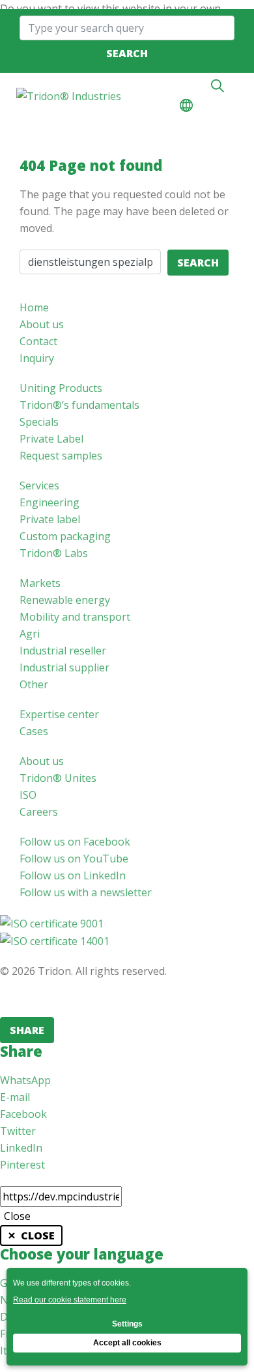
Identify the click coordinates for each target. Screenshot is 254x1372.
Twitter (18, 1131)
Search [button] (217, 86)
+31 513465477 (190, 85)
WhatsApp (25, 1080)
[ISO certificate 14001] (54, 940)
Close (17, 1216)
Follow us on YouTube (74, 858)
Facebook (23, 1114)
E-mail (15, 1097)
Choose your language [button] (186, 105)
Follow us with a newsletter (86, 892)
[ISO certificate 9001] (52, 922)
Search (127, 53)
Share (27, 1030)
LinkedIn (21, 1148)
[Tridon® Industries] (68, 95)
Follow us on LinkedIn (73, 875)
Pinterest (22, 1165)
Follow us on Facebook (75, 842)
